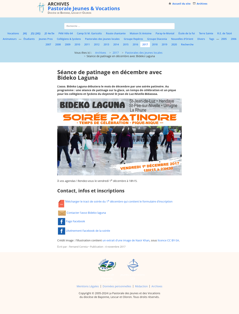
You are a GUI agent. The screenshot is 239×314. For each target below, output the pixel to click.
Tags (211, 39)
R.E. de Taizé (224, 33)
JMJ (25, 33)
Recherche (187, 44)
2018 (155, 44)
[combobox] (119, 26)
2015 (125, 44)
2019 (164, 44)
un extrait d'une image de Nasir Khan (126, 240)
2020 (174, 44)
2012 (96, 44)
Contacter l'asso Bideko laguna (86, 213)
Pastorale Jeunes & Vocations (84, 6)
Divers (201, 39)
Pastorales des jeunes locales (102, 39)
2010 (77, 44)
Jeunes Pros (46, 39)
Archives (156, 286)
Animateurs (10, 39)
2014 (116, 44)
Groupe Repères (133, 39)
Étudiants (29, 39)
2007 (48, 44)
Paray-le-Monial (165, 33)
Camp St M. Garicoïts (89, 33)
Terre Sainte (206, 33)
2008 (58, 44)
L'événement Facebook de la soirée (87, 231)
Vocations (13, 33)
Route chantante (116, 33)
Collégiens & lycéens (69, 39)
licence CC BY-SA (168, 240)
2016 (135, 44)
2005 (224, 39)
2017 (145, 44)
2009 (67, 44)
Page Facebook (75, 221)
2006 (233, 39)
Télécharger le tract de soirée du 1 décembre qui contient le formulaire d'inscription (118, 201)
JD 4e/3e (49, 33)
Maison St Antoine (140, 33)
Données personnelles (117, 286)
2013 (106, 44)
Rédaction (141, 286)
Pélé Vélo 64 (66, 33)
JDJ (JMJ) (36, 33)
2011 (87, 44)
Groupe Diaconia (157, 39)
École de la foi (186, 33)
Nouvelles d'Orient (182, 39)
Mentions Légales (88, 286)
